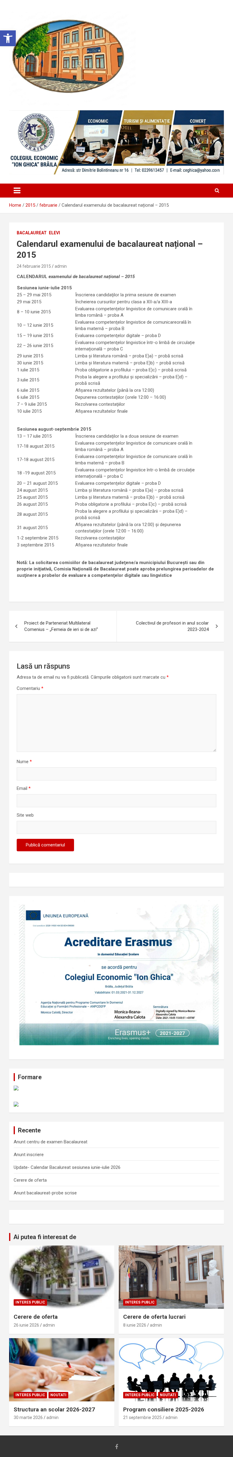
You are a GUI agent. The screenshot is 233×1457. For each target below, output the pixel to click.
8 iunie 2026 (134, 1325)
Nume (24, 761)
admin (61, 266)
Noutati (58, 1395)
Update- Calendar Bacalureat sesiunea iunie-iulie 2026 (67, 1167)
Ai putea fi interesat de (44, 1237)
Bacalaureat (32, 232)
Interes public (30, 1302)
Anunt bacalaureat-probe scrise (45, 1193)
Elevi (54, 232)
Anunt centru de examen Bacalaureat (50, 1142)
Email (24, 788)
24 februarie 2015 (34, 266)
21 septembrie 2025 (142, 1417)
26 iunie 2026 (26, 1325)
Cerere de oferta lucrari (154, 1316)
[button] (8, 38)
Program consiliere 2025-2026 (163, 1409)
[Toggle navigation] (17, 191)
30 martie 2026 (28, 1417)
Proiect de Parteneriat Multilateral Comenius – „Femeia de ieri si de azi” (61, 626)
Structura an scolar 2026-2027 (54, 1409)
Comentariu (30, 688)
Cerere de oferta (30, 1180)
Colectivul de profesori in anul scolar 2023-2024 (172, 626)
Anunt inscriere (29, 1154)
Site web (25, 815)
